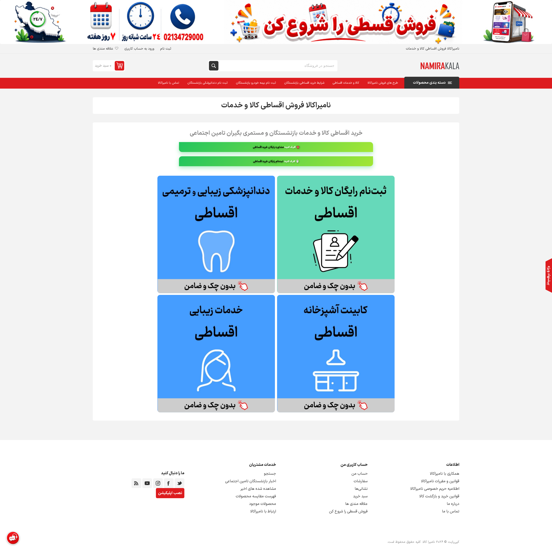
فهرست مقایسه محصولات (256, 496)
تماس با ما (450, 511)
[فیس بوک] (169, 483)
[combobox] (277, 65)
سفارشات (361, 481)
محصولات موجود (262, 504)
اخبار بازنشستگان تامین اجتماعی (250, 481)
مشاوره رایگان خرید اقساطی (268, 147)
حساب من (359, 474)
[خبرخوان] (136, 483)
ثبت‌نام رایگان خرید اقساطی (268, 161)
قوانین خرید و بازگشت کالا (439, 496)
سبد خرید (360, 496)
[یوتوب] (147, 483)
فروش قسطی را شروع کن (348, 511)
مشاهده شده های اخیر (258, 489)
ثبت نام (165, 48)
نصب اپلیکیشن (170, 493)
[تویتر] (179, 483)
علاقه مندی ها (356, 504)
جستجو (213, 65)
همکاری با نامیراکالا (444, 474)
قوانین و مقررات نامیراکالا (440, 481)
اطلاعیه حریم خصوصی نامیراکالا (434, 489)
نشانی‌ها (361, 489)
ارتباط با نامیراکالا (263, 511)
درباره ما (453, 504)
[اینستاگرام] (158, 483)
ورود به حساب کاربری (139, 48)
